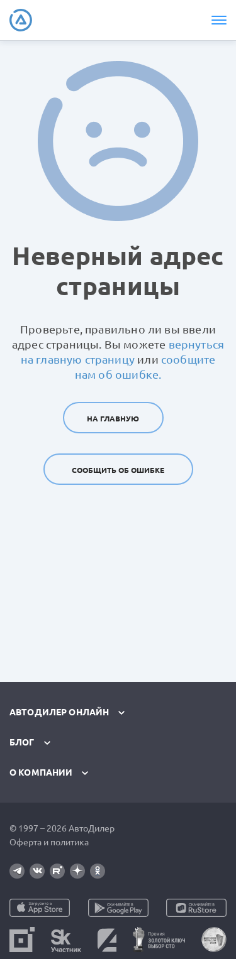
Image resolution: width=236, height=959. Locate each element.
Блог (22, 742)
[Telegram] (17, 871)
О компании (40, 772)
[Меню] (218, 20)
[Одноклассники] (97, 871)
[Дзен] (77, 871)
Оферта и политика (49, 842)
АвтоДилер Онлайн (59, 712)
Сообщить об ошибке (118, 470)
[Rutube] (57, 871)
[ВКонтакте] (37, 871)
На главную (113, 418)
